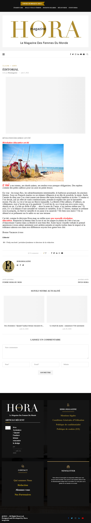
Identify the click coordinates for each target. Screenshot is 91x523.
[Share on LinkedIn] (56, 253)
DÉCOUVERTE (62, 7)
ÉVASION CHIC (18, 7)
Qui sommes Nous (23, 480)
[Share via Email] (62, 253)
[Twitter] (73, 54)
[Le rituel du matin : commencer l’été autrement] (67, 309)
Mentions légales (68, 415)
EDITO (14, 66)
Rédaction (23, 485)
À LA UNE (5, 66)
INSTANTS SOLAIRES (49, 7)
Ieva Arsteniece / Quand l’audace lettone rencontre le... (24, 326)
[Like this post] (47, 253)
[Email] (84, 54)
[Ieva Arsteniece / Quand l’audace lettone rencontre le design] (24, 309)
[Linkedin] (78, 54)
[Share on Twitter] (54, 253)
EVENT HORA (73, 7)
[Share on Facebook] (51, 253)
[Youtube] (81, 54)
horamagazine (12, 73)
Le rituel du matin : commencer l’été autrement (67, 326)
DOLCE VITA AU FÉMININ (33, 7)
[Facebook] (70, 54)
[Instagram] (75, 54)
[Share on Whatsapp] (59, 253)
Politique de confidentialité (68, 424)
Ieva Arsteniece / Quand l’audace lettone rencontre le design (17, 435)
